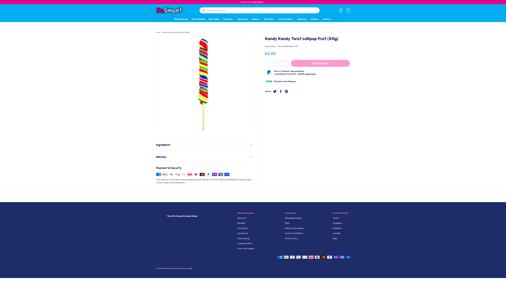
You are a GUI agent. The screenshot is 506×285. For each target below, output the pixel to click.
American (302, 18)
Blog (335, 238)
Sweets (256, 18)
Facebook (337, 228)
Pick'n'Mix (269, 18)
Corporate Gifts (244, 243)
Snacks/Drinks (286, 18)
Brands (315, 18)
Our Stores (242, 228)
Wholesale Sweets (293, 218)
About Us (241, 218)
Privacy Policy (291, 238)
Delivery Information (294, 228)
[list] (204, 84)
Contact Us (242, 233)
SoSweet (165, 268)
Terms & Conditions (294, 233)
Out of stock (320, 63)
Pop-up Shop (243, 238)
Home (158, 32)
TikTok (336, 218)
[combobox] (260, 10)
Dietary (327, 18)
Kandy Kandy (270, 46)
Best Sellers (258, 2)
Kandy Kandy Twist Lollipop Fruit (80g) (176, 32)
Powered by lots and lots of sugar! (181, 268)
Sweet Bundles (198, 19)
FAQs (287, 223)
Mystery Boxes (181, 19)
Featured (228, 18)
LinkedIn (337, 233)
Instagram (337, 223)
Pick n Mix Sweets (245, 248)
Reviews (241, 223)
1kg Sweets (242, 19)
